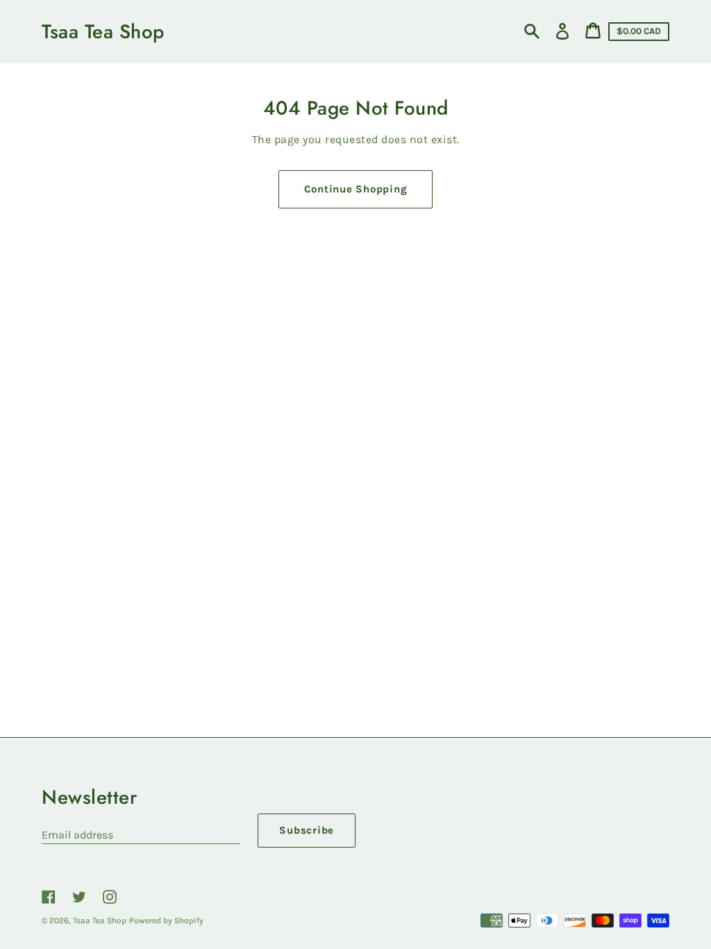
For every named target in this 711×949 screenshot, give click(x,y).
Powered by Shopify (166, 920)
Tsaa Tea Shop (103, 31)
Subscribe (306, 830)
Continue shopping (356, 189)
